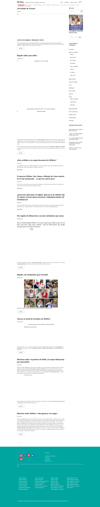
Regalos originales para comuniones (57, 489)
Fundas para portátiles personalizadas (42, 481)
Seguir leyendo (20, 169)
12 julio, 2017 (19, 11)
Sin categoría (71, 49)
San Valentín (72, 72)
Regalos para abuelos (54, 482)
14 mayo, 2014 (19, 364)
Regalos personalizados (73, 108)
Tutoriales (66, 2)
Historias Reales (73, 57)
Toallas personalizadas (39, 484)
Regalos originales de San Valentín (73, 481)
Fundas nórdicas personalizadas (24, 487)
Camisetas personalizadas (39, 487)
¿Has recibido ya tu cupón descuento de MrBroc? (36, 160)
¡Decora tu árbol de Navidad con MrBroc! (34, 319)
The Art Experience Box (73, 111)
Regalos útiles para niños (27, 55)
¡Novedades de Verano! (26, 8)
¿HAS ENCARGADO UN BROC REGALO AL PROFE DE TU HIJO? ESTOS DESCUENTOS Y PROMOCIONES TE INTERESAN (41, 197)
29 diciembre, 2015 (20, 218)
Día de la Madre (73, 60)
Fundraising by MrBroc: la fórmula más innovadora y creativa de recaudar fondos (75, 143)
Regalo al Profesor (72, 79)
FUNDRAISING (21, 6)
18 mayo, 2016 (19, 181)
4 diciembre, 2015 (19, 277)
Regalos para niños (54, 481)
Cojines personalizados (23, 484)
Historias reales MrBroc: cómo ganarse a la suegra (37, 413)
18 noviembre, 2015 (20, 321)
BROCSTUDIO (27, 6)
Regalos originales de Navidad (72, 482)
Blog (62, 2)
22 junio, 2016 (19, 163)
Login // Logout (73, 2)
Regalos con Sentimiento (73, 52)
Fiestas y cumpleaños (74, 66)
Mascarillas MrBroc (72, 117)
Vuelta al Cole (72, 75)
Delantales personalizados (23, 489)
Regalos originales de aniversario (73, 479)
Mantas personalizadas (39, 479)
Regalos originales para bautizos (56, 487)
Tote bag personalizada (23, 481)
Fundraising (71, 120)
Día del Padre (72, 63)
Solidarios (72, 69)
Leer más (20, 48)
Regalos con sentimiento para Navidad (32, 275)
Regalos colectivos (70, 487)
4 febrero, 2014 (19, 416)
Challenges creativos (72, 114)
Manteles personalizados (23, 482)
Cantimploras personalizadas (40, 482)
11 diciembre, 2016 (20, 58)
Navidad (71, 54)
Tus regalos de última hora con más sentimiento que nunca (40, 216)
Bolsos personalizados (22, 479)
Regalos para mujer (54, 479)
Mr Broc (70, 96)
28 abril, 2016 (19, 202)
